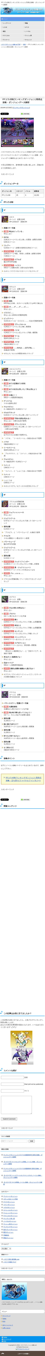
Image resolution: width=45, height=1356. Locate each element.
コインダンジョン (9, 1204)
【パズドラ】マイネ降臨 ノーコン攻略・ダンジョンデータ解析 (22, 1183)
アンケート (6, 40)
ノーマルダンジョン (9, 1221)
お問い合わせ (6, 1328)
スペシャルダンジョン (10, 1210)
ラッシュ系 (28, 35)
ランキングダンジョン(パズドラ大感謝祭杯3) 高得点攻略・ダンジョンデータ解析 (22, 1156)
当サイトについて (8, 1325)
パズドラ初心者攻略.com (11, 1259)
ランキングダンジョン (21, 107)
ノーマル (27, 31)
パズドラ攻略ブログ (9, 1262)
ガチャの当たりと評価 (10, 1199)
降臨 (26, 23)
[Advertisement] (22, 72)
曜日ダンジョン (8, 1232)
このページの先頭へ (23, 1353)
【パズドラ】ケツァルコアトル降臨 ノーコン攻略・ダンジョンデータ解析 (22, 1163)
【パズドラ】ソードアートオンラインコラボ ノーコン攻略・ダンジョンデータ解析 (22, 1176)
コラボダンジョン (9, 1207)
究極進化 (6, 1235)
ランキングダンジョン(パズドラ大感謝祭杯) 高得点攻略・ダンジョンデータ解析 (22, 1170)
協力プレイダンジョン (10, 1229)
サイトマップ (6, 1316)
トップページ (7, 23)
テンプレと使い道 (9, 1218)
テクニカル (6, 35)
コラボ (5, 27)
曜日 (4, 31)
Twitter (4, 1318)
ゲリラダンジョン (9, 1202)
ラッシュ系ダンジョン (10, 1224)
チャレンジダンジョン (10, 1213)
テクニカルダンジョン (10, 1216)
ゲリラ (27, 27)
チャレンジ (28, 40)
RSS (4, 1321)
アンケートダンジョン (10, 1196)
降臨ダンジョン (8, 1238)
